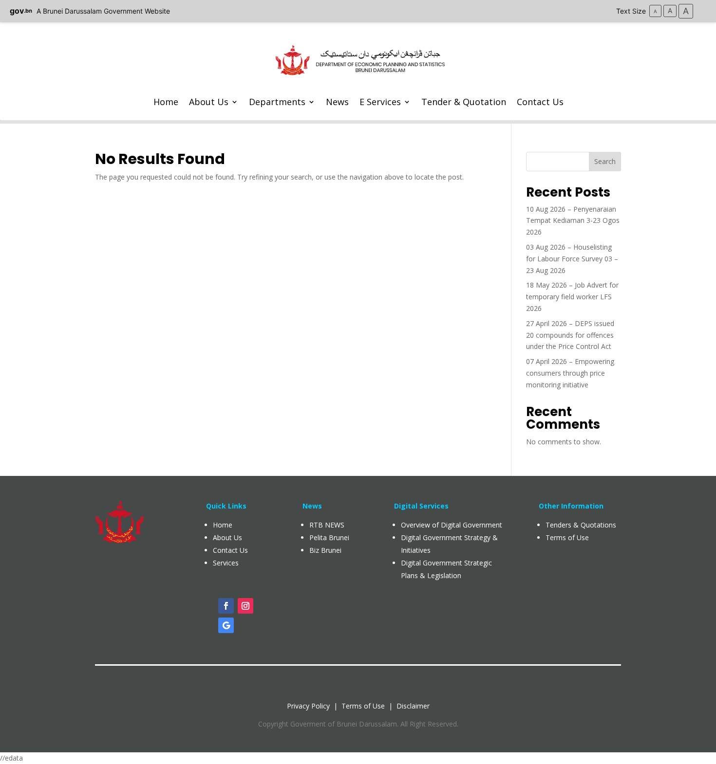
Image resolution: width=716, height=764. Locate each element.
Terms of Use (363, 705)
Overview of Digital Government (451, 524)
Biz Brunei (325, 550)
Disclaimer (413, 705)
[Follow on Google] (226, 625)
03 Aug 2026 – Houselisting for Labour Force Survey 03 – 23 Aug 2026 (572, 258)
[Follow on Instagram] (245, 606)
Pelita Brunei (329, 537)
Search (605, 161)
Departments (277, 102)
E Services (380, 102)
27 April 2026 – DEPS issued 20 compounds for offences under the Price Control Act (570, 335)
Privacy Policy (308, 705)
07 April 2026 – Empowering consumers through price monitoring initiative (570, 373)
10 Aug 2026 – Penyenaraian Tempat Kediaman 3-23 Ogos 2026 (573, 220)
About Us (208, 102)
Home (165, 102)
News (337, 102)
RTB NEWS (326, 524)
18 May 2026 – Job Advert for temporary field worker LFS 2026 (572, 296)
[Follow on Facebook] (226, 606)
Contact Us (540, 102)
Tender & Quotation (463, 102)
